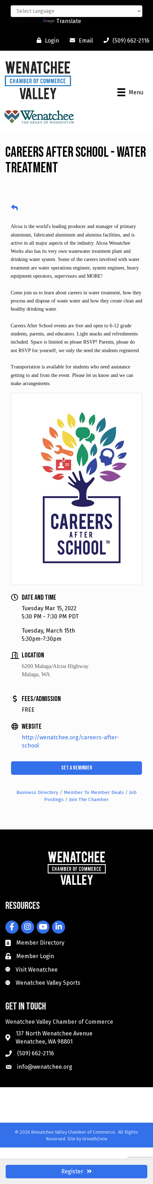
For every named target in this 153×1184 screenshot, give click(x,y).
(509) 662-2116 (35, 1053)
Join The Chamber (89, 799)
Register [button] (72, 1171)
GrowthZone (94, 1138)
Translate (68, 21)
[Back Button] (14, 208)
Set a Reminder (76, 768)
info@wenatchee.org (44, 1066)
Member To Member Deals (94, 792)
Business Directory (37, 792)
